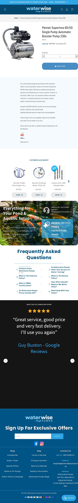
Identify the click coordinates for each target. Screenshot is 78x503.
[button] (5, 9)
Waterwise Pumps (34, 493)
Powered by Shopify (49, 493)
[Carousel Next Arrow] (68, 181)
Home (16, 18)
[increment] (76, 56)
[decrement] (43, 56)
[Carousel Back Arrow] (6, 361)
